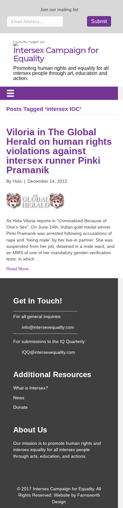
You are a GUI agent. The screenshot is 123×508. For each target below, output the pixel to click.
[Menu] (10, 93)
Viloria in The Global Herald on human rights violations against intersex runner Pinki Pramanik (59, 151)
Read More (17, 268)
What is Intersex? (30, 387)
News (18, 397)
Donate (20, 407)
